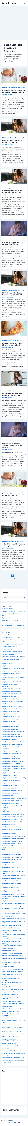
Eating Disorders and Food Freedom (11, 699)
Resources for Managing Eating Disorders (13, 1003)
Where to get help (6, 1062)
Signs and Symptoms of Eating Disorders (12, 1011)
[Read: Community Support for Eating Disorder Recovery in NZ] (14, 228)
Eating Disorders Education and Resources (13, 766)
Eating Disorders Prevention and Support (12, 816)
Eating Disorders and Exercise (10, 696)
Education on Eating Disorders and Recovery (13, 903)
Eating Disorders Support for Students (12, 857)
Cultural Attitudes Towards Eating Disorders (13, 656)
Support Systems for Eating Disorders (12, 1031)
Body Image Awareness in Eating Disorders (13, 625)
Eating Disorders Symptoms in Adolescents (13, 875)
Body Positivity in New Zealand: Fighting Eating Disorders (13, 394)
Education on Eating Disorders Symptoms (13, 906)
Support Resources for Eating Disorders (12, 1024)
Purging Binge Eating (7, 987)
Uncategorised (5, 1048)
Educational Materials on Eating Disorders (13, 908)
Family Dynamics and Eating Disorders (12, 925)
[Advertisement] (14, 21)
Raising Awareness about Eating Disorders (13, 989)
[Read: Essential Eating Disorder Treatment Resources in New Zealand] (14, 429)
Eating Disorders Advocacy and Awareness (13, 668)
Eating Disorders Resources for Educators (13, 838)
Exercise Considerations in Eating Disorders (13, 918)
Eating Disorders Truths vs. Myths (11, 887)
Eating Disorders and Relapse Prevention (12, 721)
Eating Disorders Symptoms (9, 862)
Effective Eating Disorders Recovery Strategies (13, 87)
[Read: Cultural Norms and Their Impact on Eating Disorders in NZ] (14, 529)
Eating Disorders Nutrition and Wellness (12, 800)
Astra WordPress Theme (14, 1122)
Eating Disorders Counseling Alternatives (12, 761)
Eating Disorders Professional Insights (12, 821)
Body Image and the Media (9, 623)
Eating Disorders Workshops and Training (13, 894)
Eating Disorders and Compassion (11, 688)
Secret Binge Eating (7, 1006)
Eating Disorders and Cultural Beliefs (11, 691)
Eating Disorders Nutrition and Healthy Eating (14, 798)
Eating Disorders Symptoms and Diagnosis (13, 864)
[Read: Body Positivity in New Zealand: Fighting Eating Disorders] (14, 379)
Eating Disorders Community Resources (12, 751)
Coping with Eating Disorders (9, 654)
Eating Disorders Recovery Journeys (11, 827)
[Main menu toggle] (24, 3)
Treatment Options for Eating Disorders (12, 1045)
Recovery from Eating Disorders (10, 994)
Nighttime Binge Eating (8, 966)
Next (14, 578)
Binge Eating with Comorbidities (10, 620)
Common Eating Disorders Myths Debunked (13, 634)
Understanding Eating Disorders (10, 1051)
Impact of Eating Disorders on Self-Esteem (13, 939)
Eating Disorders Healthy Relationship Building (14, 778)
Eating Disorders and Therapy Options (12, 736)
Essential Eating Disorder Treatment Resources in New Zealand (12, 445)
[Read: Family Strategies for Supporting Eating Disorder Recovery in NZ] (14, 75)
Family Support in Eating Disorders (11, 928)
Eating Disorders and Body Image (10, 671)
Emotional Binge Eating (8, 916)
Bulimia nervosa (6, 632)
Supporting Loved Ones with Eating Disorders (14, 1034)
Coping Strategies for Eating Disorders (12, 651)
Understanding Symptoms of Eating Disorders (14, 1060)
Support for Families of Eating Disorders (12, 1018)
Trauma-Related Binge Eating (9, 1043)
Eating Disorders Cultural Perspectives (12, 763)
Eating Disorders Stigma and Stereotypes (12, 852)
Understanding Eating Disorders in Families (13, 1057)
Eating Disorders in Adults (8, 783)
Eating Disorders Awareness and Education (13, 741)
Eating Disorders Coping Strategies (11, 758)
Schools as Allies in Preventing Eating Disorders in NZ (13, 494)
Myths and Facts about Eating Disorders (12, 955)
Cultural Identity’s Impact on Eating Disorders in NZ (12, 141)
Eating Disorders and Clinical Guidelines (12, 682)
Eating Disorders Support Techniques (11, 859)
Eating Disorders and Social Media (11, 734)
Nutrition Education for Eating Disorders (12, 971)
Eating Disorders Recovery (9, 824)
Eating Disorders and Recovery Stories (12, 719)
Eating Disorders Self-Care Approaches (12, 841)
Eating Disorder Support (8, 663)
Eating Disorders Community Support (11, 753)
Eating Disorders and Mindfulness (11, 711)
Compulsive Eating (7, 649)
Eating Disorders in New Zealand (10, 785)
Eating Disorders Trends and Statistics (12, 880)
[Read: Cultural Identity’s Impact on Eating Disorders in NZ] (14, 126)
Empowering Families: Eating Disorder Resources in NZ (12, 344)
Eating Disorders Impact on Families (11, 780)
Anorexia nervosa (6, 606)
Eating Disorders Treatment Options (11, 878)
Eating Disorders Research (9, 833)
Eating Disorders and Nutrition (10, 714)
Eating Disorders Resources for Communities (13, 836)
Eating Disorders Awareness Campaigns (12, 744)
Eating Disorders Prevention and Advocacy (13, 814)
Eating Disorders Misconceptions (10, 793)
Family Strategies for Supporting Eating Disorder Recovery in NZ (13, 91)
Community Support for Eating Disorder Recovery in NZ (12, 243)
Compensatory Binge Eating (9, 646)
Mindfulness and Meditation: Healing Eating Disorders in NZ (12, 294)
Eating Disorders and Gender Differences (12, 701)
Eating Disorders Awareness (9, 739)
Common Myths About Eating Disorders (12, 637)
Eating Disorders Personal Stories (10, 803)
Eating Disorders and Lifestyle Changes (12, 706)
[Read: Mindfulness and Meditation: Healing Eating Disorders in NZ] (14, 278)
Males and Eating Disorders (9, 948)
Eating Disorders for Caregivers (10, 775)
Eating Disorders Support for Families (11, 854)
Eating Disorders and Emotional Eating (12, 693)
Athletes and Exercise (7, 608)
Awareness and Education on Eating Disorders (13, 340)
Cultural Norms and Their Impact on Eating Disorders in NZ (13, 545)
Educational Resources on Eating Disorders (13, 911)
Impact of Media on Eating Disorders (11, 941)
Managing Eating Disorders (9, 950)
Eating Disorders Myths (8, 795)
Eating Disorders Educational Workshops (12, 773)
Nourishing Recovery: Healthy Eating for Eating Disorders (12, 191)
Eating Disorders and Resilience (10, 726)
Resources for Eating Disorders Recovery (12, 1001)
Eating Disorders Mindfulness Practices (12, 790)
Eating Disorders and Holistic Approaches (13, 704)
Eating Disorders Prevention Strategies (12, 819)
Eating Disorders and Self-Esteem (11, 729)
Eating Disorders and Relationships (11, 724)
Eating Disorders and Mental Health (11, 709)
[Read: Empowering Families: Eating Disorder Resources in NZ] (14, 328)
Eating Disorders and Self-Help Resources (13, 731)
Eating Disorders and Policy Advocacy (12, 716)
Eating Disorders (9, 3)
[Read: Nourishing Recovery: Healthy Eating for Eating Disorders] (14, 176)
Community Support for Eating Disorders (12, 644)
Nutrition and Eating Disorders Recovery (12, 969)
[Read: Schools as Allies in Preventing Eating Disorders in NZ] (14, 479)
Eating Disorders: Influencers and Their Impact (14, 901)
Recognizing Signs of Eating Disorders (12, 992)
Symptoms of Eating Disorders (10, 1036)
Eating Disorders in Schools (9, 788)
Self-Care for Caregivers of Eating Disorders (13, 1008)
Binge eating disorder (7, 618)
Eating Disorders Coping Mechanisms (12, 756)
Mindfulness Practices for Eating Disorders (13, 953)
